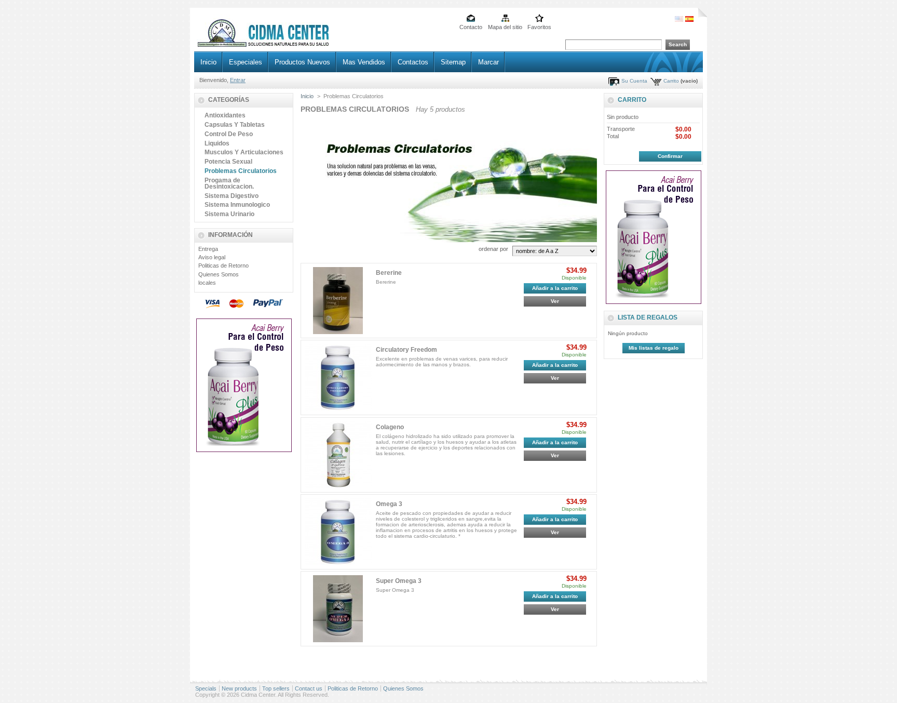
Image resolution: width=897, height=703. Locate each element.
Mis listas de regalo (653, 348)
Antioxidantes (225, 115)
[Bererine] (338, 301)
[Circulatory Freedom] (338, 377)
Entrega (208, 249)
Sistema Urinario (229, 214)
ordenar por (493, 249)
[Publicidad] (244, 450)
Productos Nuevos (302, 62)
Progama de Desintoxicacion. (229, 183)
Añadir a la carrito (555, 288)
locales (207, 283)
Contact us (308, 688)
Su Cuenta (634, 81)
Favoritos (539, 27)
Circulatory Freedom (406, 349)
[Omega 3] (338, 532)
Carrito (671, 81)
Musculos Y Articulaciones (244, 152)
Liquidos (217, 143)
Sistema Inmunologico (237, 204)
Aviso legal (211, 257)
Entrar (238, 80)
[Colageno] (338, 455)
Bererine (389, 272)
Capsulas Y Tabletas (235, 124)
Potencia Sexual (228, 161)
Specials (205, 688)
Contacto (470, 27)
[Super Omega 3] (338, 609)
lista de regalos (647, 317)
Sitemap (453, 62)
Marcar (488, 62)
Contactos (413, 62)
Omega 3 (389, 504)
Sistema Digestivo (232, 196)
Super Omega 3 (399, 581)
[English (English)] (679, 20)
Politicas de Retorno (223, 265)
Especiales (245, 62)
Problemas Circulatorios (241, 171)
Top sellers (276, 688)
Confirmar (670, 156)
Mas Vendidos (364, 62)
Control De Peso (229, 134)
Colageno (390, 427)
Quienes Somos (218, 274)
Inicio (208, 62)
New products (239, 688)
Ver (555, 301)
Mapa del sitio (505, 27)
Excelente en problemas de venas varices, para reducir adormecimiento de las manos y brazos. (442, 361)
